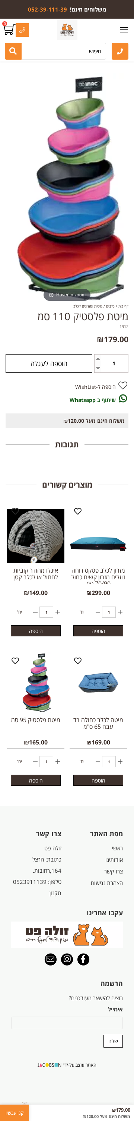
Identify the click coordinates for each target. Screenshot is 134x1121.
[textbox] (67, 9)
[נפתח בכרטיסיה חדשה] (83, 960)
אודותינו (114, 859)
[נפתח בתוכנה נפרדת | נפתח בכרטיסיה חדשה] (51, 960)
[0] (11, 30)
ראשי (117, 848)
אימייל (115, 1009)
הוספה (98, 631)
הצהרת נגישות (106, 883)
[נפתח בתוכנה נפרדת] (120, 51)
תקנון (55, 893)
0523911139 (30, 881)
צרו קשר (113, 871)
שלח (113, 1041)
